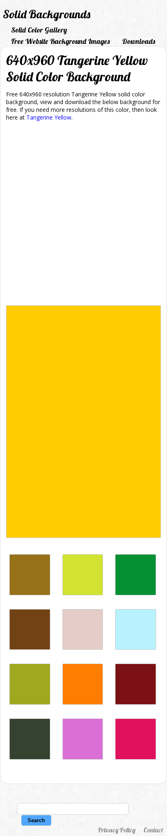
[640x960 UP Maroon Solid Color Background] (135, 702)
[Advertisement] (83, 214)
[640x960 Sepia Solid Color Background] (29, 647)
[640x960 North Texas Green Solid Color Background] (135, 593)
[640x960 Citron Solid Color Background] (29, 702)
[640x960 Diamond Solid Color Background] (135, 647)
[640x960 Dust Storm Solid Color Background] (82, 647)
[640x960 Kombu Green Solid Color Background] (29, 757)
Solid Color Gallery (39, 30)
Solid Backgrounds (46, 14)
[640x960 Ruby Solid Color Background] (135, 757)
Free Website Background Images (60, 41)
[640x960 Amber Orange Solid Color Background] (82, 702)
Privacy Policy (116, 830)
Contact (153, 830)
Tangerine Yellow (48, 117)
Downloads (138, 41)
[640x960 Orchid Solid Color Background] (82, 757)
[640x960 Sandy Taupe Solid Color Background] (29, 593)
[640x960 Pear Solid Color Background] (82, 593)
